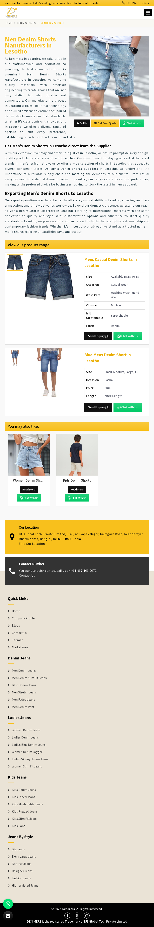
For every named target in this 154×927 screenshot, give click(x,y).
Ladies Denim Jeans (25, 737)
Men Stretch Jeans (24, 692)
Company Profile (23, 618)
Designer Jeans (22, 871)
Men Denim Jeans (24, 670)
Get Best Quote (107, 123)
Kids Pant (18, 826)
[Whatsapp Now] (8, 904)
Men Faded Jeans (23, 699)
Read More (28, 489)
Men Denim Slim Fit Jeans (29, 678)
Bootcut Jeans (21, 863)
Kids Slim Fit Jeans (24, 818)
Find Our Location (32, 544)
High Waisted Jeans (25, 885)
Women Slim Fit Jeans (27, 766)
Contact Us (27, 575)
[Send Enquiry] (109, 76)
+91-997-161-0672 (137, 3)
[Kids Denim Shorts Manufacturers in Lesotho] (77, 455)
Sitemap (17, 640)
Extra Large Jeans (24, 856)
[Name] (148, 12)
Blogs (16, 625)
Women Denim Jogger (27, 752)
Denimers (68, 909)
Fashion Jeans (21, 878)
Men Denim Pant (23, 707)
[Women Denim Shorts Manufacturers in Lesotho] (29, 455)
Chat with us (134, 123)
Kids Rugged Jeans (24, 811)
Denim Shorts (26, 23)
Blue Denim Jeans (24, 685)
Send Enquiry (96, 336)
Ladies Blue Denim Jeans (29, 744)
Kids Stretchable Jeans (27, 804)
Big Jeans (18, 849)
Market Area (20, 647)
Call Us (83, 123)
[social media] (67, 916)
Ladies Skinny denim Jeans (30, 759)
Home (8, 23)
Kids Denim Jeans (24, 789)
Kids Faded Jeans (23, 797)
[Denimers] (13, 11)
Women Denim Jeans (26, 730)
